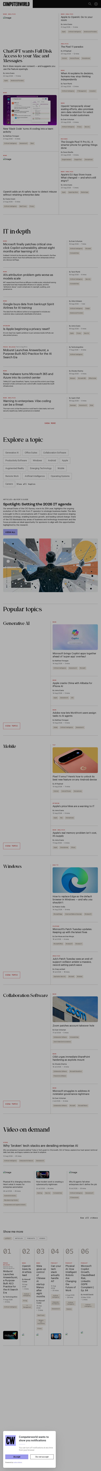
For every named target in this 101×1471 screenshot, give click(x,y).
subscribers (17, 1462)
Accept (16, 1457)
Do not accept (42, 1457)
